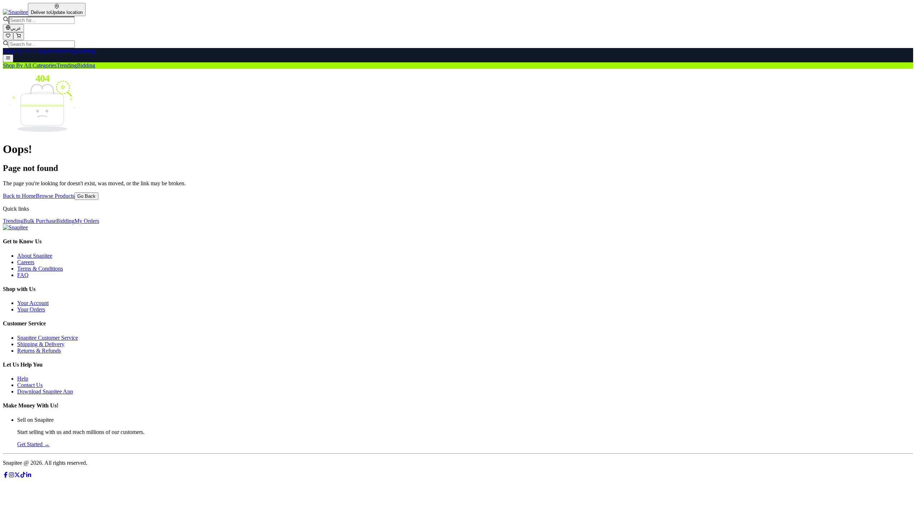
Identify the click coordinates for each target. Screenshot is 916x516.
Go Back (86, 196)
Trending (67, 51)
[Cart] (18, 36)
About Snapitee (34, 256)
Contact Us (30, 385)
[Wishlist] (8, 36)
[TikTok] (23, 476)
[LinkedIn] (28, 476)
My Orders (86, 221)
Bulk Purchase (39, 221)
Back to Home (19, 196)
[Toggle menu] (8, 58)
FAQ (23, 275)
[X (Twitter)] (17, 476)
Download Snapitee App (45, 391)
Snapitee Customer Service (47, 338)
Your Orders (31, 309)
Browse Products (55, 196)
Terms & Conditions (40, 269)
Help (22, 379)
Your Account (33, 303)
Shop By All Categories (30, 51)
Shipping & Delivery (40, 344)
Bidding (86, 51)
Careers (25, 262)
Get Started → (33, 444)
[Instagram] (11, 476)
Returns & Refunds (39, 351)
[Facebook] (6, 476)
